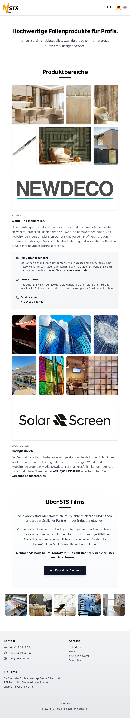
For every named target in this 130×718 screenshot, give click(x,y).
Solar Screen (20, 445)
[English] (124, 7)
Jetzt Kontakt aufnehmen (65, 570)
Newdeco (18, 215)
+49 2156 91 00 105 (32, 302)
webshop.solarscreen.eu (29, 476)
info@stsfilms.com (20, 658)
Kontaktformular (78, 270)
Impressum (65, 703)
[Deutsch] (118, 7)
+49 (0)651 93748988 (67, 471)
